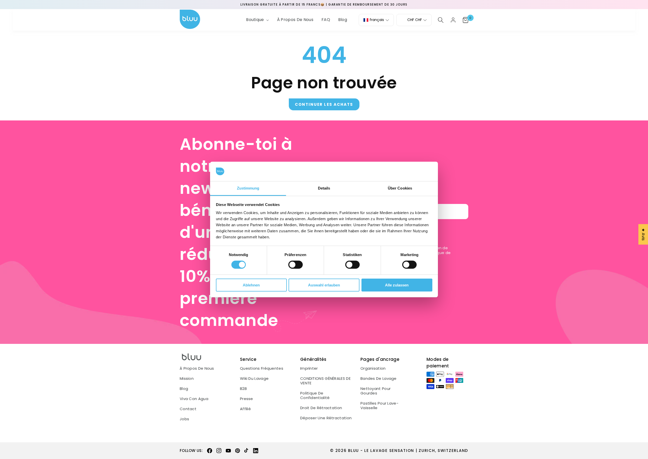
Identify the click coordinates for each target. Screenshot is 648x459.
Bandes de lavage (378, 378)
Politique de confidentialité (315, 395)
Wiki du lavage (254, 378)
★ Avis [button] (643, 234)
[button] (257, 19)
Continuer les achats (324, 104)
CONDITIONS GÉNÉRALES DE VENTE (325, 380)
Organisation (373, 368)
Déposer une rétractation (326, 418)
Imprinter (309, 368)
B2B (243, 388)
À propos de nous (197, 368)
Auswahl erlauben (324, 285)
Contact (188, 409)
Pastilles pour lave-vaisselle (379, 405)
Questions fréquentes (261, 368)
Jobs (184, 419)
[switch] (295, 265)
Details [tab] (324, 188)
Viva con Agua (194, 399)
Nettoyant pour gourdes (375, 390)
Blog (184, 388)
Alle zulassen (397, 285)
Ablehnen (251, 285)
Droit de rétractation (321, 408)
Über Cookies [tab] (400, 188)
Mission (187, 378)
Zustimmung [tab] (248, 188)
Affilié (245, 409)
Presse (246, 399)
